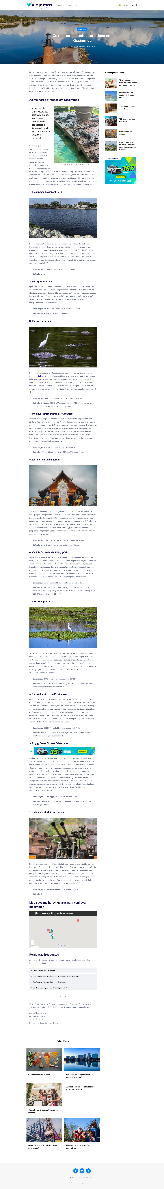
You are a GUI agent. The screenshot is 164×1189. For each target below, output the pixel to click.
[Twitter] (82, 1170)
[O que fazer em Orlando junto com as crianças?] (44, 1130)
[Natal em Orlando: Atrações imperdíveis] (82, 1130)
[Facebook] (75, 1170)
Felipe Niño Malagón (78, 46)
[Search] (136, 5)
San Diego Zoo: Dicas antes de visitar (127, 107)
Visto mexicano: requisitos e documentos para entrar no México (128, 82)
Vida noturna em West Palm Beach (127, 120)
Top (82, 1183)
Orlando (82, 29)
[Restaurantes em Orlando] (44, 1059)
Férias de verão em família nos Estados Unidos (126, 95)
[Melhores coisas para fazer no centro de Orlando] (82, 1059)
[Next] (93, 751)
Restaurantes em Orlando (39, 1075)
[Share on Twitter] (17, 82)
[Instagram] (88, 1170)
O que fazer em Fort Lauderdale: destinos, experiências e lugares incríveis (127, 145)
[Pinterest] (17, 88)
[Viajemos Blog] (39, 5)
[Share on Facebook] (17, 77)
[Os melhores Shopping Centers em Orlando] (44, 1094)
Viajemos (78, 1177)
